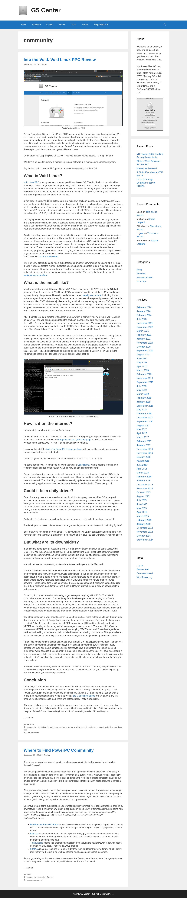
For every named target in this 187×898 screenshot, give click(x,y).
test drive (109, 727)
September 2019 (145, 382)
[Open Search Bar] (165, 25)
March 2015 (143, 516)
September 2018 (145, 406)
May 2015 (142, 508)
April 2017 (142, 433)
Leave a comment (34, 880)
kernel (50, 727)
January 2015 (143, 524)
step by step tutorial (92, 295)
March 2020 (143, 370)
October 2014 (143, 535)
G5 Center (46, 10)
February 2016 (144, 476)
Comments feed (145, 573)
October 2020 (143, 346)
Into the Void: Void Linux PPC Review (60, 59)
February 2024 (144, 315)
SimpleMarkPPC (101, 24)
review (77, 727)
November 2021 (145, 323)
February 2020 (144, 374)
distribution (41, 727)
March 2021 (143, 331)
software (92, 727)
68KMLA (34, 849)
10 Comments (33, 733)
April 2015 (142, 512)
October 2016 (143, 457)
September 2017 (145, 421)
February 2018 (144, 413)
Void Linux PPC (31, 182)
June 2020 (142, 358)
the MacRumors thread (84, 696)
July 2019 (141, 386)
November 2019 (145, 378)
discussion (41, 877)
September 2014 (145, 539)
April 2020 (142, 366)
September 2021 (145, 327)
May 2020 (142, 362)
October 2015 (143, 492)
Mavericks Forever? (147, 168)
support (100, 727)
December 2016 (145, 449)
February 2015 (144, 520)
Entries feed (143, 569)
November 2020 (145, 343)
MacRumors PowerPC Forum (44, 824)
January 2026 (143, 311)
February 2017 (144, 441)
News (29, 874)
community (31, 727)
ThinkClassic (36, 843)
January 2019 (143, 402)
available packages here (36, 275)
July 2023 (141, 319)
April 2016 (142, 468)
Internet (62, 24)
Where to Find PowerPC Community (59, 750)
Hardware (36, 24)
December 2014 (145, 528)
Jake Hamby (84, 465)
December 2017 (145, 417)
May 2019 (142, 390)
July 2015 (141, 500)
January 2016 (143, 480)
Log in (140, 565)
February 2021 (144, 335)
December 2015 (145, 484)
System (49, 24)
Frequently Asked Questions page (74, 439)
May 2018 (142, 409)
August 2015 (143, 496)
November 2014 (145, 532)
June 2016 (142, 465)
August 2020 (143, 354)
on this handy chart (49, 256)
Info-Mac (34, 833)
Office (73, 24)
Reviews (30, 724)
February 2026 (144, 307)
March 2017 (143, 437)
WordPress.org (144, 577)
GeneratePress (107, 894)
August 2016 (143, 461)
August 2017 (143, 425)
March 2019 (143, 394)
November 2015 (145, 488)
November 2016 (145, 453)
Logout (140, 233)
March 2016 (143, 472)
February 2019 (144, 398)
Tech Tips (141, 281)
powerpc (69, 727)
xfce (25, 730)
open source (59, 727)
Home (23, 24)
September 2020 (145, 350)
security (84, 727)
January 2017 (143, 445)
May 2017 (142, 429)
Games (85, 24)
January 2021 (143, 339)
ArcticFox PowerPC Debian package (64, 449)
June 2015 (142, 504)
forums (50, 877)
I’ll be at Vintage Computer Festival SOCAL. (146, 182)
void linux (118, 727)
